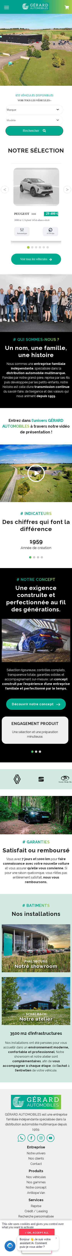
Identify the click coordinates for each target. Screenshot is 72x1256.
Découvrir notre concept (33, 704)
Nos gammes (36, 1182)
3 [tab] (36, 247)
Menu (6, 7)
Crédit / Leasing (36, 1211)
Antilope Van (36, 1193)
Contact (36, 1164)
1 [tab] (27, 247)
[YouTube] (50, 1138)
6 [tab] (47, 247)
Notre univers (36, 1153)
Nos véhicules (36, 1177)
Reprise (36, 1206)
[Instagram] (41, 1138)
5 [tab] (44, 247)
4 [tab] (40, 247)
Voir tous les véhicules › (34, 100)
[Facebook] (31, 1138)
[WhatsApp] (21, 1138)
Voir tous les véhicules (33, 259)
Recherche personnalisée (36, 1216)
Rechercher (31, 130)
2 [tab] (32, 247)
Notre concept (36, 1187)
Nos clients (36, 1158)
